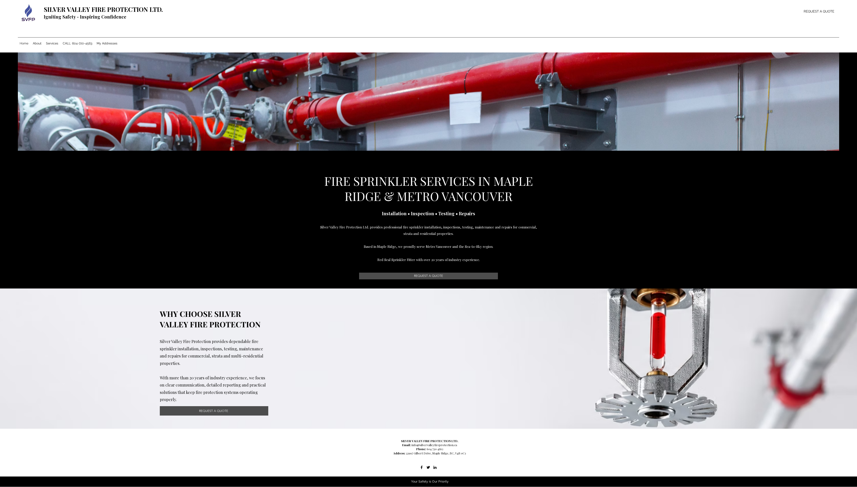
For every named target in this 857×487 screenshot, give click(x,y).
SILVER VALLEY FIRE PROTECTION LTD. (103, 9)
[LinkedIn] (435, 467)
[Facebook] (421, 467)
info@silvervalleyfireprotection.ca (434, 445)
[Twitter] (428, 467)
